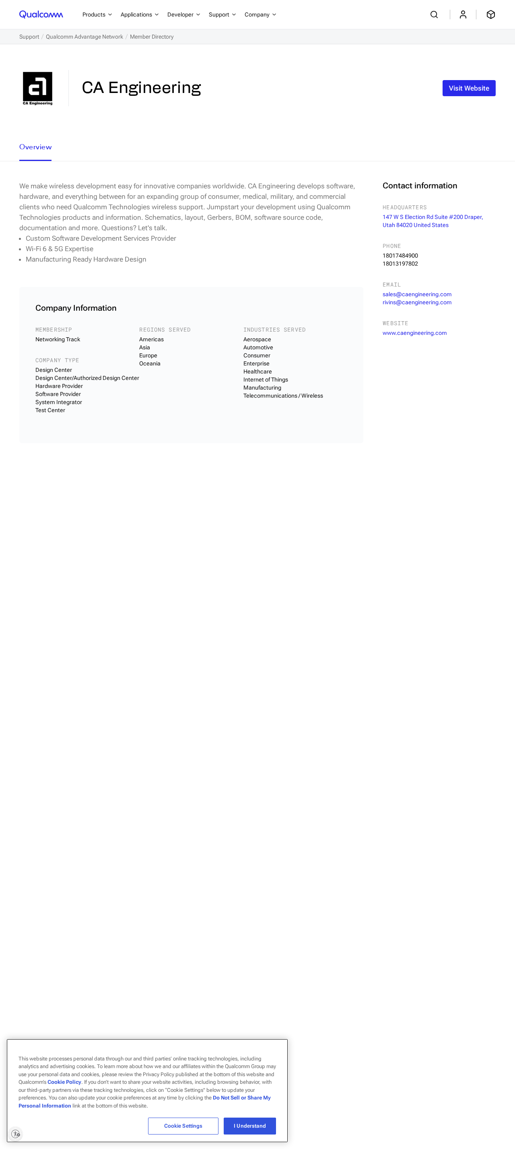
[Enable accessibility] (15, 1133)
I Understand (250, 1126)
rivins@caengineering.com (417, 302)
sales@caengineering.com (417, 294)
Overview (35, 146)
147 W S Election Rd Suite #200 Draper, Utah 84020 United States (433, 221)
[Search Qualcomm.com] (435, 14)
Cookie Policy (64, 1082)
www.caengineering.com (415, 333)
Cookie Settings (183, 1126)
